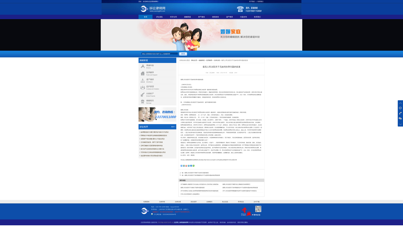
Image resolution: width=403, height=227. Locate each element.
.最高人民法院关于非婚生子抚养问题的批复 (192, 187)
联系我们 (257, 17)
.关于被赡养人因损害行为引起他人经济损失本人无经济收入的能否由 (199, 184)
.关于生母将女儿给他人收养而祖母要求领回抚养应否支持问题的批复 (199, 191)
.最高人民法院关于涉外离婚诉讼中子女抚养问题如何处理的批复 (240, 187)
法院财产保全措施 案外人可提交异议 (153, 139)
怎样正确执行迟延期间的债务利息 (152, 145)
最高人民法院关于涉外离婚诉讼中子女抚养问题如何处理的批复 (202, 175)
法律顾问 (209, 202)
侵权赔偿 (215, 17)
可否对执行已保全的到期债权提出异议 (153, 152)
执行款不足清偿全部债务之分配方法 (152, 149)
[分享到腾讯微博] (189, 166)
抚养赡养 (209, 60)
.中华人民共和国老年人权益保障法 (190, 194)
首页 (145, 17)
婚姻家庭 (187, 17)
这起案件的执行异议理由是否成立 (152, 155)
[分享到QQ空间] (184, 166)
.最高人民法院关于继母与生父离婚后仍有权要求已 (236, 184)
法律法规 (217, 60)
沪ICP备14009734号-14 (165, 222)
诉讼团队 (159, 17)
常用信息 (241, 202)
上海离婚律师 (188, 160)
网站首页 (194, 60)
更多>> (173, 126)
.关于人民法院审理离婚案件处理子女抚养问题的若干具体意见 (239, 191)
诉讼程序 (194, 202)
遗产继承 (229, 17)
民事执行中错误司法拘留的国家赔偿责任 (154, 135)
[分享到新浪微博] (186, 166)
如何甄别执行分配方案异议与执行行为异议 (155, 132)
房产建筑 (201, 17)
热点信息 (225, 202)
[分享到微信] (193, 166)
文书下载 (257, 202)
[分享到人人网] (191, 166)
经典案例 (146, 202)
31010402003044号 (169, 214)
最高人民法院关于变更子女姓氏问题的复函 (197, 173)
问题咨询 (243, 17)
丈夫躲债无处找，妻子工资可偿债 (152, 142)
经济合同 (173, 17)
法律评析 (162, 202)
